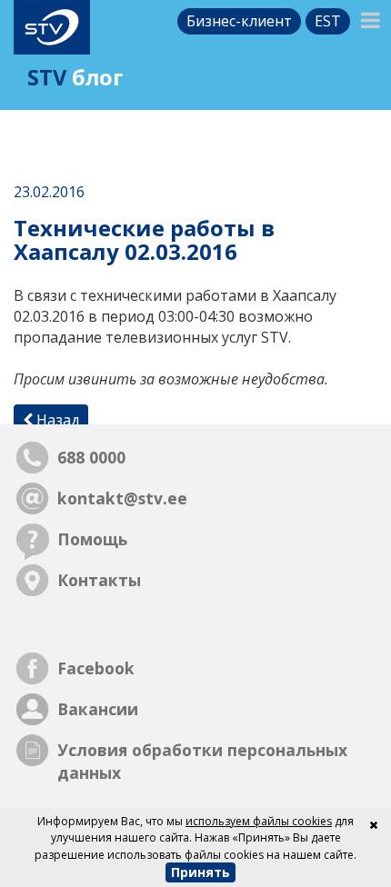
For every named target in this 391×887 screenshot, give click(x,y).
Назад (56, 420)
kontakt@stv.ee (122, 498)
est (328, 21)
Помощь (92, 539)
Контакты (99, 580)
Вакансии (97, 709)
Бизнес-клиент (239, 21)
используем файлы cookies (258, 821)
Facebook (96, 668)
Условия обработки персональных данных (202, 761)
